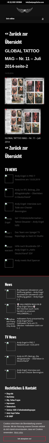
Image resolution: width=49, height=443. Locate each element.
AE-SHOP (10, 416)
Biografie (10, 393)
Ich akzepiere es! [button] (24, 439)
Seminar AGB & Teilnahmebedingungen (21, 409)
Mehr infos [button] (18, 433)
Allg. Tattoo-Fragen (13, 400)
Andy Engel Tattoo (13, 413)
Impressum (11, 403)
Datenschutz (11, 406)
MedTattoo (10, 396)
